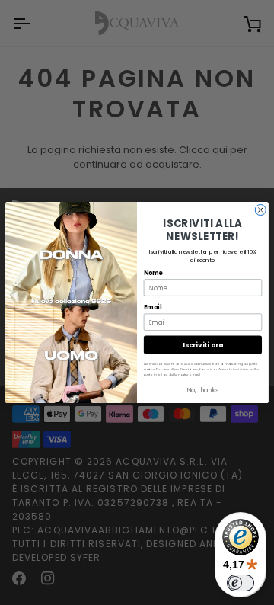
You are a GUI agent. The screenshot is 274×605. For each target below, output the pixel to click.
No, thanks (202, 390)
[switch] (240, 583)
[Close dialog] (260, 209)
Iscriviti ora (203, 344)
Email (152, 306)
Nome (153, 272)
